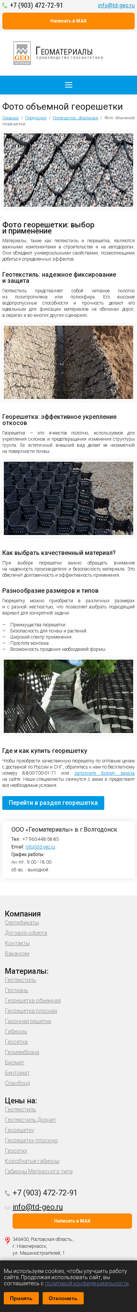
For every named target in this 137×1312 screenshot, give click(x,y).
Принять (21, 1298)
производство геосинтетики (69, 52)
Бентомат (17, 1073)
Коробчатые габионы (32, 1161)
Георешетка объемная (75, 117)
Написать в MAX (68, 21)
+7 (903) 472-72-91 (36, 5)
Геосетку (16, 1151)
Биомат (14, 1062)
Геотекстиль (20, 980)
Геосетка (16, 1042)
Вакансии (17, 953)
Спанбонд (17, 1083)
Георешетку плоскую (31, 1140)
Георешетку (19, 1130)
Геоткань (16, 990)
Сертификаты (22, 923)
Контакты (17, 943)
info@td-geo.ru (116, 5)
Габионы (16, 1031)
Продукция (35, 117)
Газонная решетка (28, 1021)
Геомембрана (22, 1052)
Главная (10, 117)
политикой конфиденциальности (87, 1283)
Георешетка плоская (31, 1011)
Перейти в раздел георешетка (53, 802)
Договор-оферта (26, 933)
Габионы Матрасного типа (39, 1171)
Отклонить (63, 1298)
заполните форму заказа (104, 773)
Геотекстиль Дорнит (30, 1120)
